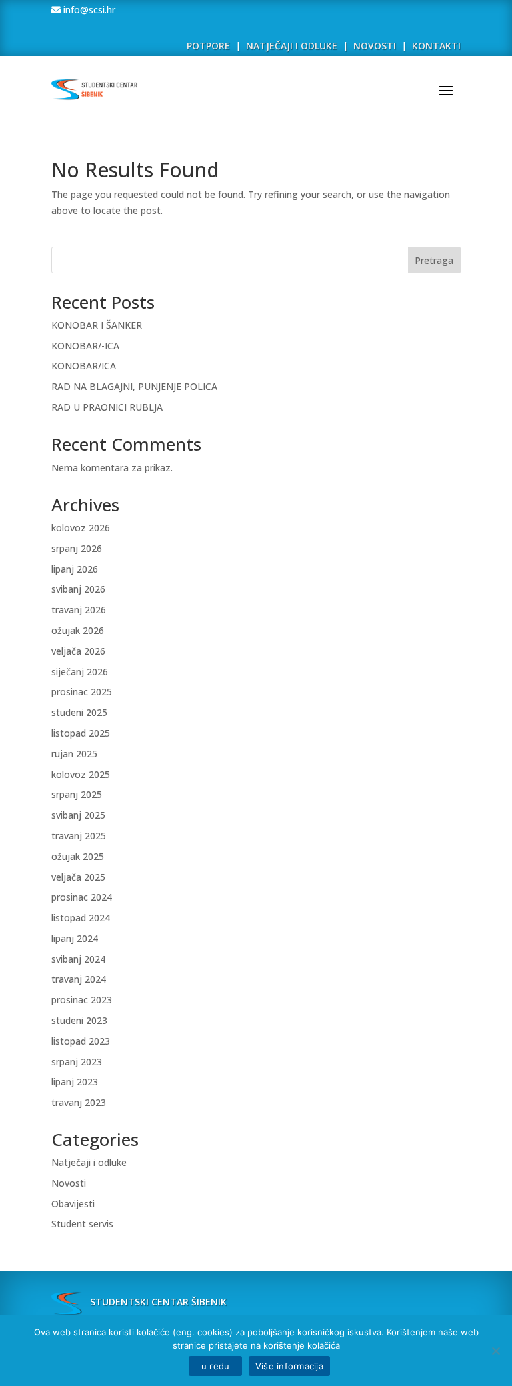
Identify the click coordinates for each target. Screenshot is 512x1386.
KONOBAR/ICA (83, 365)
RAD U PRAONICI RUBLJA (107, 407)
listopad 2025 (80, 733)
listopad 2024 (80, 917)
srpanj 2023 (76, 1061)
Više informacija (289, 1366)
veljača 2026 (78, 651)
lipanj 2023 (74, 1081)
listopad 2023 (80, 1041)
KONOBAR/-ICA (85, 345)
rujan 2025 (74, 753)
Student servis (82, 1223)
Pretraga (434, 260)
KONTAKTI (436, 45)
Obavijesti (73, 1203)
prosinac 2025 (81, 691)
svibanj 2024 (78, 959)
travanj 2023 (78, 1102)
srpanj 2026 (76, 548)
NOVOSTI (376, 45)
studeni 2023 (79, 1020)
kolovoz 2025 (80, 774)
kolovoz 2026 (80, 527)
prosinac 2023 (81, 999)
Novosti (68, 1183)
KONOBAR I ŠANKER (96, 325)
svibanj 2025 (78, 815)
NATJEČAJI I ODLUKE (291, 45)
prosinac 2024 (81, 897)
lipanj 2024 (74, 938)
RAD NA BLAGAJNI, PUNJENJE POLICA (134, 386)
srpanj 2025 (76, 794)
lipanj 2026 (74, 569)
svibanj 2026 (78, 589)
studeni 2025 (79, 712)
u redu (215, 1366)
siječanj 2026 (79, 671)
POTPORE (208, 45)
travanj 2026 (78, 609)
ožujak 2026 (77, 630)
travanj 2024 (78, 979)
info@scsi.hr (88, 9)
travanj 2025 (78, 835)
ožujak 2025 (77, 856)
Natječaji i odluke (89, 1162)
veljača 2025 (78, 877)
